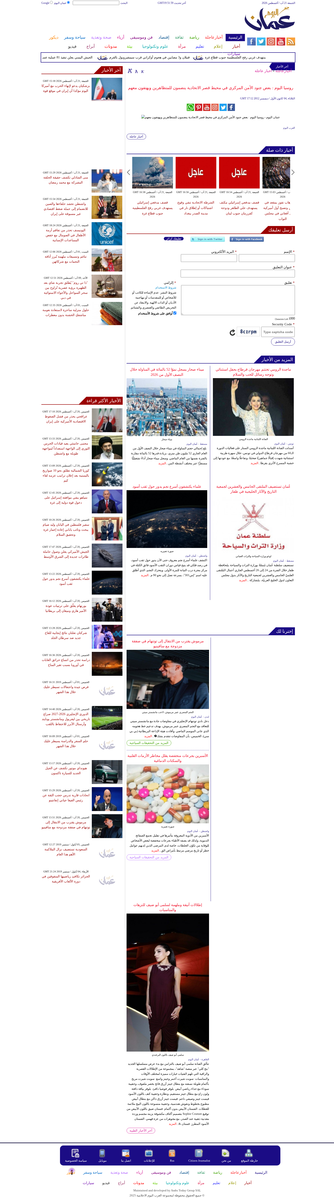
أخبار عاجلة (263, 71)
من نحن (226, 1160)
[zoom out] (142, 70)
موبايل (102, 1160)
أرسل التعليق (283, 341)
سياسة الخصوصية (76, 1160)
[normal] (136, 70)
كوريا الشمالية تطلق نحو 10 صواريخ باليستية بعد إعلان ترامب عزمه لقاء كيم (65, 475)
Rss (172, 1160)
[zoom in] (130, 70)
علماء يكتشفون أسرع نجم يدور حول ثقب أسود (167, 486)
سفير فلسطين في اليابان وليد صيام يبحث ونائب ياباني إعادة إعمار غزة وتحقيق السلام (66, 529)
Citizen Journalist (199, 1160)
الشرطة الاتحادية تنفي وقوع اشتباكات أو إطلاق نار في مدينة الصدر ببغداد (195, 208)
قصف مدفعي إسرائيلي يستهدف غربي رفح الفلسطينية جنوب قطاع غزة (268, 57)
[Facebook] (246, 241)
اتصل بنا (126, 1160)
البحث (123, 3)
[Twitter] (207, 241)
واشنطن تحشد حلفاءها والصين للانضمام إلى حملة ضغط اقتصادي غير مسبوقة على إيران (66, 209)
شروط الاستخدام (165, 287)
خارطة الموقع (249, 1160)
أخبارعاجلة (283, 71)
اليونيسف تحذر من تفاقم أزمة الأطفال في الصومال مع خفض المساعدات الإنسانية (66, 235)
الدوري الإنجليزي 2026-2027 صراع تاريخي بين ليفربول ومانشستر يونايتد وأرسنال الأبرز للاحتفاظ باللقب (66, 719)
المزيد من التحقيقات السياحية (149, 743)
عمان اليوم (60, 3)
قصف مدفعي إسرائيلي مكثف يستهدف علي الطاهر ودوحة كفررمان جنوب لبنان (239, 208)
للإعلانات (149, 1160)
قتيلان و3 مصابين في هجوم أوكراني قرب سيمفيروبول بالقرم (166, 57)
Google (45, 3)
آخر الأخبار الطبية (141, 1130)
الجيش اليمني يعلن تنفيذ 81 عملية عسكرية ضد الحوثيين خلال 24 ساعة (63, 57)
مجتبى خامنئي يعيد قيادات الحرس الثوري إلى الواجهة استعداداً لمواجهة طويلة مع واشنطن (66, 448)
